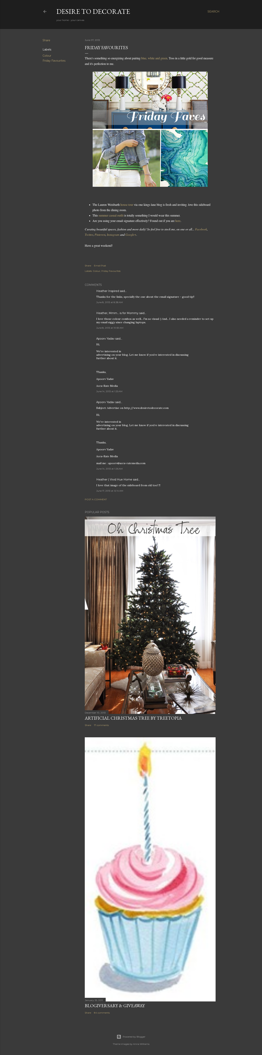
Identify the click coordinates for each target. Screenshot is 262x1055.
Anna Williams (141, 1044)
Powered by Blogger (134, 1036)
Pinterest (100, 234)
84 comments (102, 1012)
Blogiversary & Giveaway (115, 1006)
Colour (47, 55)
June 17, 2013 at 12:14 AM (109, 490)
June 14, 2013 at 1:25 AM (109, 391)
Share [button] (46, 40)
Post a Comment (96, 499)
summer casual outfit (111, 215)
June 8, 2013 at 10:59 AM (109, 327)
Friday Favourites (54, 60)
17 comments (101, 725)
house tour (126, 205)
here (177, 221)
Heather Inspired (107, 291)
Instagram (113, 234)
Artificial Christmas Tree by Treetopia (133, 718)
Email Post (100, 265)
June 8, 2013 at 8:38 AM (109, 302)
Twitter (89, 234)
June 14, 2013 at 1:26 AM (109, 468)
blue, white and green (154, 58)
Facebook (201, 229)
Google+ (130, 234)
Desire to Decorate (93, 11)
